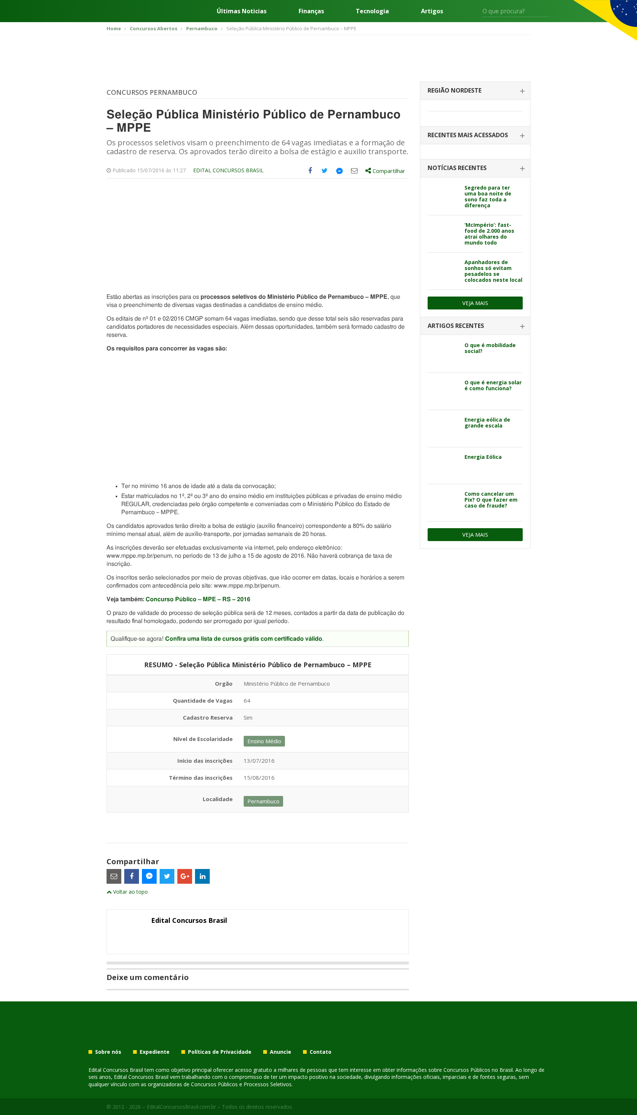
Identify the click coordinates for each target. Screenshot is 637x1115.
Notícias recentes (457, 168)
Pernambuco (263, 801)
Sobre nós (108, 1052)
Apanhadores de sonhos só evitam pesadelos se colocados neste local (493, 271)
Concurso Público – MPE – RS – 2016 (198, 599)
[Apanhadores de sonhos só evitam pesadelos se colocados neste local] (443, 271)
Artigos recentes (456, 326)
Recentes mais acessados (468, 135)
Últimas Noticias (242, 11)
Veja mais (475, 303)
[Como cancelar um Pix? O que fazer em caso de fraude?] (443, 503)
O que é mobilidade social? (490, 348)
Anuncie (280, 1052)
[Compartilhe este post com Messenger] (339, 170)
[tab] (475, 91)
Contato (320, 1052)
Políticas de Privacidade (219, 1052)
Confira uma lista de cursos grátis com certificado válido (243, 639)
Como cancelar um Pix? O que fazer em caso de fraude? (491, 499)
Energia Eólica (483, 456)
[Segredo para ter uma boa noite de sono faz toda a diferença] (443, 196)
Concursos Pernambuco (152, 92)
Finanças (311, 11)
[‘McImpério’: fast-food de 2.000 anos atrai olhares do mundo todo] (443, 234)
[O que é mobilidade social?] (443, 354)
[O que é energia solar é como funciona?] (443, 391)
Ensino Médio (264, 741)
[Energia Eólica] (443, 466)
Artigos (432, 11)
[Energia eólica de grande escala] (443, 428)
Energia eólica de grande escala (487, 422)
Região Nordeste (454, 90)
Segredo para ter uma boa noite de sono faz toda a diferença (487, 196)
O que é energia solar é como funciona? (493, 385)
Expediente (155, 1052)
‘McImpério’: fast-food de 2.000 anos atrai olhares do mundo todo (489, 233)
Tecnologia (372, 11)
